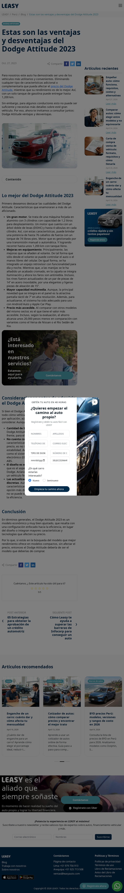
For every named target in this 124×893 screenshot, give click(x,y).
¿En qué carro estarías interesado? (36, 472)
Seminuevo (52, 480)
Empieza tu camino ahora (49, 489)
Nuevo (36, 480)
